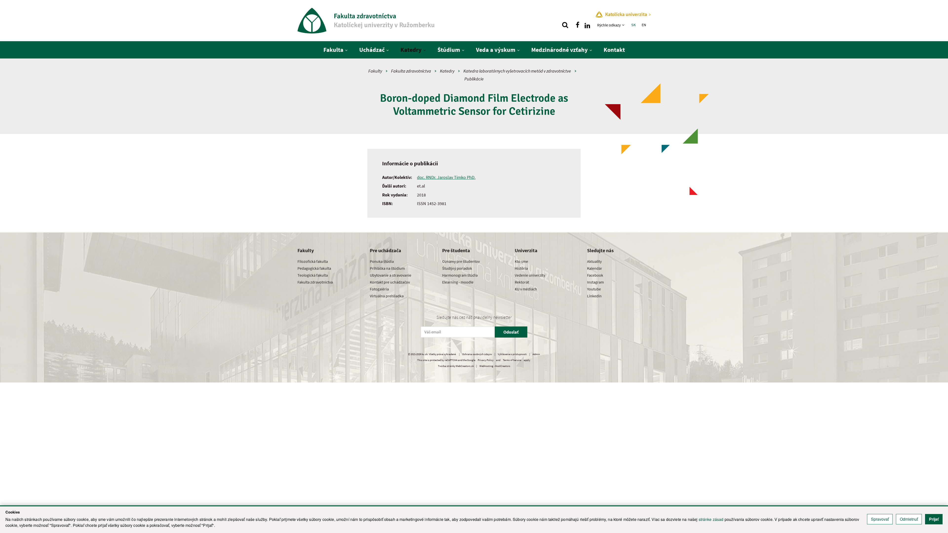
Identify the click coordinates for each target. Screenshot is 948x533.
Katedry (411, 50)
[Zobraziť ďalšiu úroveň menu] (624, 24)
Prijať (934, 519)
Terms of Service (512, 360)
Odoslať (511, 332)
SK (633, 24)
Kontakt (614, 50)
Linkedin (594, 295)
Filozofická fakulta (312, 261)
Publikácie (474, 79)
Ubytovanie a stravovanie (390, 275)
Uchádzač (372, 50)
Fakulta (333, 50)
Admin (536, 354)
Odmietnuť (909, 519)
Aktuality (594, 261)
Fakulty (375, 71)
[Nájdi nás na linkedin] (587, 25)
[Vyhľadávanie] (565, 25)
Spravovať (880, 519)
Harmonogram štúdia (460, 275)
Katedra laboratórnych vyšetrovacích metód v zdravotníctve (517, 71)
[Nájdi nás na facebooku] (577, 25)
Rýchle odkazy (609, 24)
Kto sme (521, 261)
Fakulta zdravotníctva (411, 71)
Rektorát (522, 282)
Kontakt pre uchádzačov (390, 282)
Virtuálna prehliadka (387, 295)
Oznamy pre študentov (461, 261)
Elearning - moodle (458, 282)
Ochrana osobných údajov (477, 354)
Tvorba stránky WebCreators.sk (456, 366)
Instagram (595, 282)
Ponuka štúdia (382, 261)
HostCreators (502, 366)
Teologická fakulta (312, 275)
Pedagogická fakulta (314, 268)
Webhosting (486, 366)
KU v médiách (526, 288)
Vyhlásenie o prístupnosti (512, 354)
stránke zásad (711, 519)
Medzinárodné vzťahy (559, 50)
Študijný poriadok (457, 268)
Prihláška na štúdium (387, 268)
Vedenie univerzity (530, 275)
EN (644, 24)
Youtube (594, 288)
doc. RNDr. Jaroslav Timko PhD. (446, 177)
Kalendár (594, 268)
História (521, 268)
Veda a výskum (495, 50)
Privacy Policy (486, 360)
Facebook (595, 275)
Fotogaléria (379, 288)
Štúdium (448, 50)
